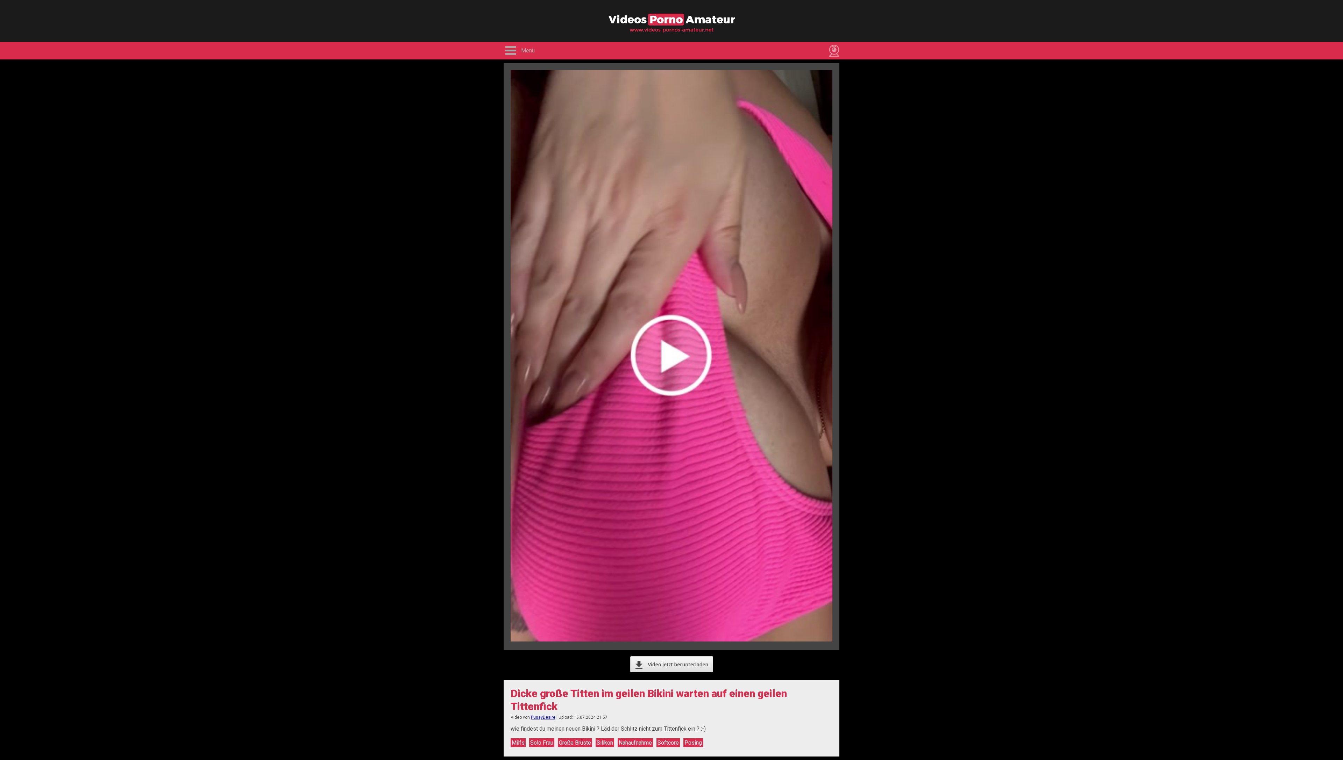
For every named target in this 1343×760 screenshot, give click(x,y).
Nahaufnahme (635, 742)
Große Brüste (575, 742)
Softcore (668, 742)
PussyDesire (543, 717)
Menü (528, 50)
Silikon (605, 742)
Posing (693, 742)
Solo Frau (541, 742)
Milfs (518, 742)
